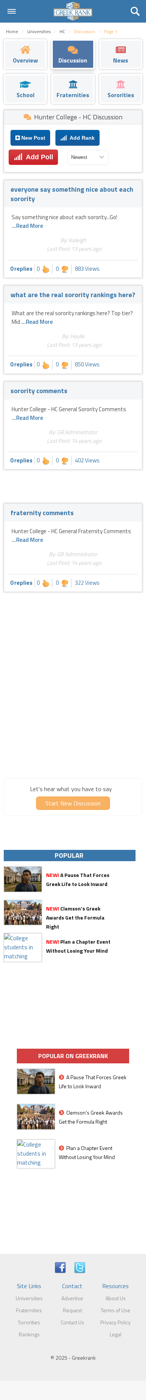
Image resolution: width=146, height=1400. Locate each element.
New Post (32, 138)
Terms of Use (115, 1310)
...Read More (27, 225)
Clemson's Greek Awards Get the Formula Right (75, 917)
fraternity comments (42, 513)
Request (72, 1310)
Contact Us (72, 1322)
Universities (29, 1298)
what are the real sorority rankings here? (72, 295)
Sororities (29, 1322)
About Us (116, 1298)
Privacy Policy (115, 1322)
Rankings (29, 1334)
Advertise (72, 1298)
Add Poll (37, 157)
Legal (115, 1334)
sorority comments (38, 391)
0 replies (21, 268)
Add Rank (81, 138)
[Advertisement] (73, 695)
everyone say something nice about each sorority (71, 194)
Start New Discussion (73, 803)
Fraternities (29, 1310)
